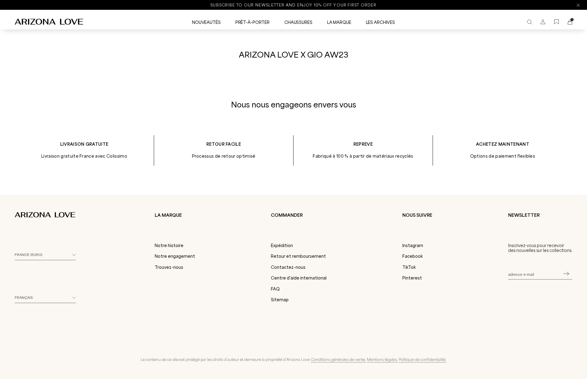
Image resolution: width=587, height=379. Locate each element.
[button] (49, 371)
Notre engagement (175, 256)
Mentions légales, (382, 359)
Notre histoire (169, 245)
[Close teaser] (95, 362)
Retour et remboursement (298, 256)
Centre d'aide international (299, 278)
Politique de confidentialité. (422, 359)
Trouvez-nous (169, 267)
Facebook (412, 256)
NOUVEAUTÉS (206, 22)
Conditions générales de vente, (338, 359)
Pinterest (412, 278)
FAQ (275, 289)
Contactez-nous (288, 267)
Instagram (412, 245)
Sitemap (280, 299)
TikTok (409, 267)
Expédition (282, 245)
